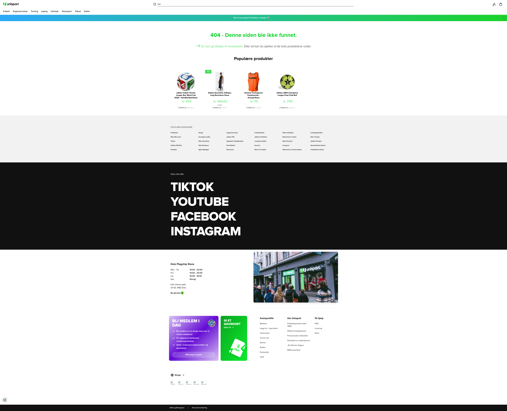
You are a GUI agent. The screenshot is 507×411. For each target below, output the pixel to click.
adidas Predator (316, 141)
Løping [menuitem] (44, 11)
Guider (263, 347)
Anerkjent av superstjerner (298, 340)
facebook (203, 217)
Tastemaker (265, 333)
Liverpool (286, 145)
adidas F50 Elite (176, 145)
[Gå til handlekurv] (500, 4)
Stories (263, 343)
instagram (206, 231)
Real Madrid (231, 145)
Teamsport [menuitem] (67, 11)
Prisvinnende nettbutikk (297, 336)
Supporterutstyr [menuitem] (20, 11)
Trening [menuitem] (34, 11)
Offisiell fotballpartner (296, 331)
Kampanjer (264, 352)
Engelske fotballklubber (235, 141)
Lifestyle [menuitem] (55, 11)
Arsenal (257, 145)
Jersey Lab (264, 338)
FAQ (316, 324)
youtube (200, 202)
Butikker (263, 324)
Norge (201, 133)
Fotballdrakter (259, 133)
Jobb (262, 357)
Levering (318, 328)
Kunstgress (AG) (204, 137)
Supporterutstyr (232, 133)
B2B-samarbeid (293, 350)
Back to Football (260, 150)
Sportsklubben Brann (318, 145)
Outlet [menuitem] (87, 11)
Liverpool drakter (261, 141)
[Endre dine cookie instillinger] (4, 400)
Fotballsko (174, 133)
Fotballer (174, 150)
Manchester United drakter (292, 150)
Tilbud (173, 141)
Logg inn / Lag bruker (269, 328)
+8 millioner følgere (295, 345)
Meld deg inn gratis (194, 355)
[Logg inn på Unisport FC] (494, 4)
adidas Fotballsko (261, 137)
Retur (317, 333)
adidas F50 (230, 137)
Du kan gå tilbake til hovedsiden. (222, 46)
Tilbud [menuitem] (78, 11)
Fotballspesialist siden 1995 (297, 325)
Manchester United (289, 137)
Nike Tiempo (315, 137)
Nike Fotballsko (288, 133)
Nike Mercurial (176, 137)
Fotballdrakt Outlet (317, 150)
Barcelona (230, 150)
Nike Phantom (288, 141)
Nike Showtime (204, 141)
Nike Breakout (204, 145)
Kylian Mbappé (204, 150)
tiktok (192, 187)
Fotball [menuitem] (6, 11)
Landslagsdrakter (317, 133)
